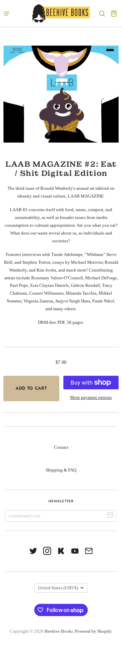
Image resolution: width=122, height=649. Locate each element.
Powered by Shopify (93, 631)
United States (58, 587)
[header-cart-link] (114, 13)
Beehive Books (59, 631)
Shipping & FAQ (61, 469)
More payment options (91, 397)
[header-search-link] (102, 13)
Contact (61, 447)
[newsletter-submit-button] (110, 516)
